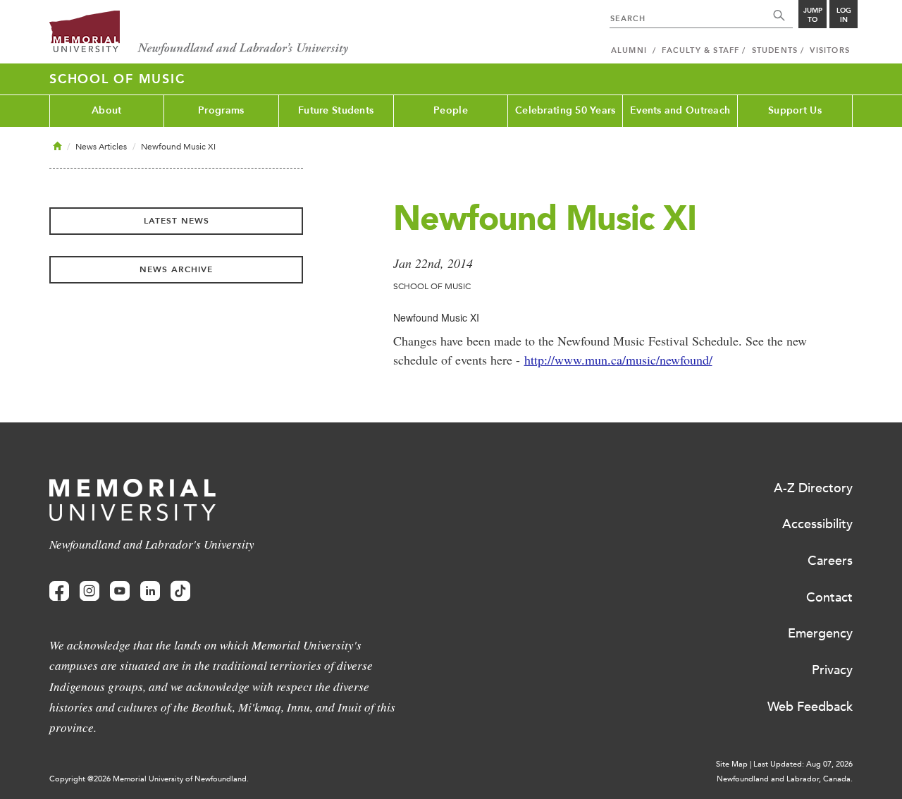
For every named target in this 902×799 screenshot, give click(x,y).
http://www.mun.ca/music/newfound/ (618, 359)
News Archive (176, 269)
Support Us (795, 110)
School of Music (117, 79)
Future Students (335, 110)
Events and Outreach (680, 110)
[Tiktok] (180, 591)
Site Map (732, 764)
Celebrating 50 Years (565, 110)
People (450, 110)
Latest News (176, 221)
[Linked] (150, 591)
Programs (221, 110)
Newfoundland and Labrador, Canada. (785, 778)
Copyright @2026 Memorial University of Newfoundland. (149, 778)
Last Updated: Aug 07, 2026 (803, 764)
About (106, 110)
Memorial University (199, 33)
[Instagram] (89, 591)
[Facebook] (59, 591)
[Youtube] (120, 591)
